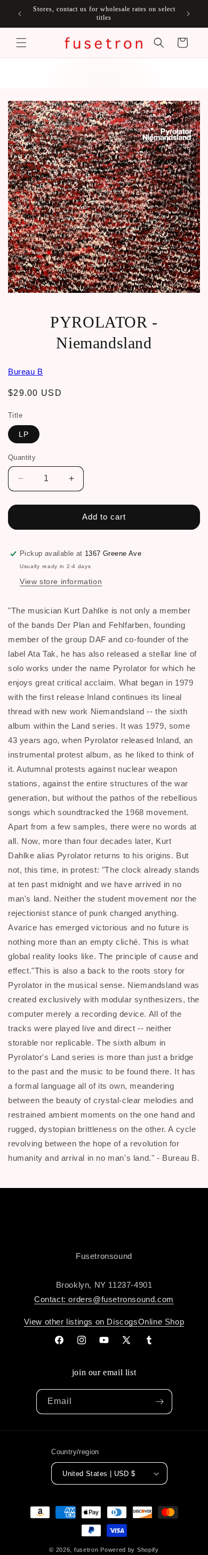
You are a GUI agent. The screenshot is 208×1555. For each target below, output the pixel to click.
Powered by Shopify (129, 1549)
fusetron (86, 1549)
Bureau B (25, 371)
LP (24, 434)
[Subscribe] (160, 1401)
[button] (21, 42)
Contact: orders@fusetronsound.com (104, 1299)
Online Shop (161, 1321)
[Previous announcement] (19, 14)
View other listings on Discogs (81, 1321)
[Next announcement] (188, 14)
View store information (61, 581)
